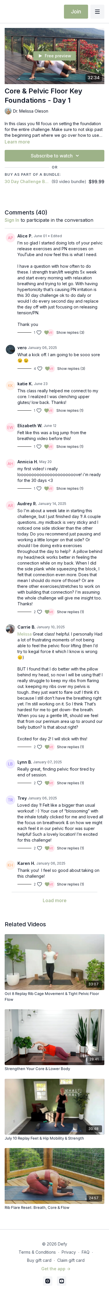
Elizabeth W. (29, 425)
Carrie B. (26, 627)
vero (22, 347)
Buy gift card (39, 1260)
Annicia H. (27, 461)
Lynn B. (24, 762)
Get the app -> (55, 1268)
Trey (22, 798)
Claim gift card (71, 1260)
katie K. (25, 383)
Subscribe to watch (52, 156)
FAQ (86, 1252)
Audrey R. (27, 503)
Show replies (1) (69, 410)
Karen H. (26, 863)
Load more (55, 900)
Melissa (24, 633)
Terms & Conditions (37, 1252)
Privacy (69, 1252)
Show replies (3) (70, 332)
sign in (12, 220)
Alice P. (25, 235)
